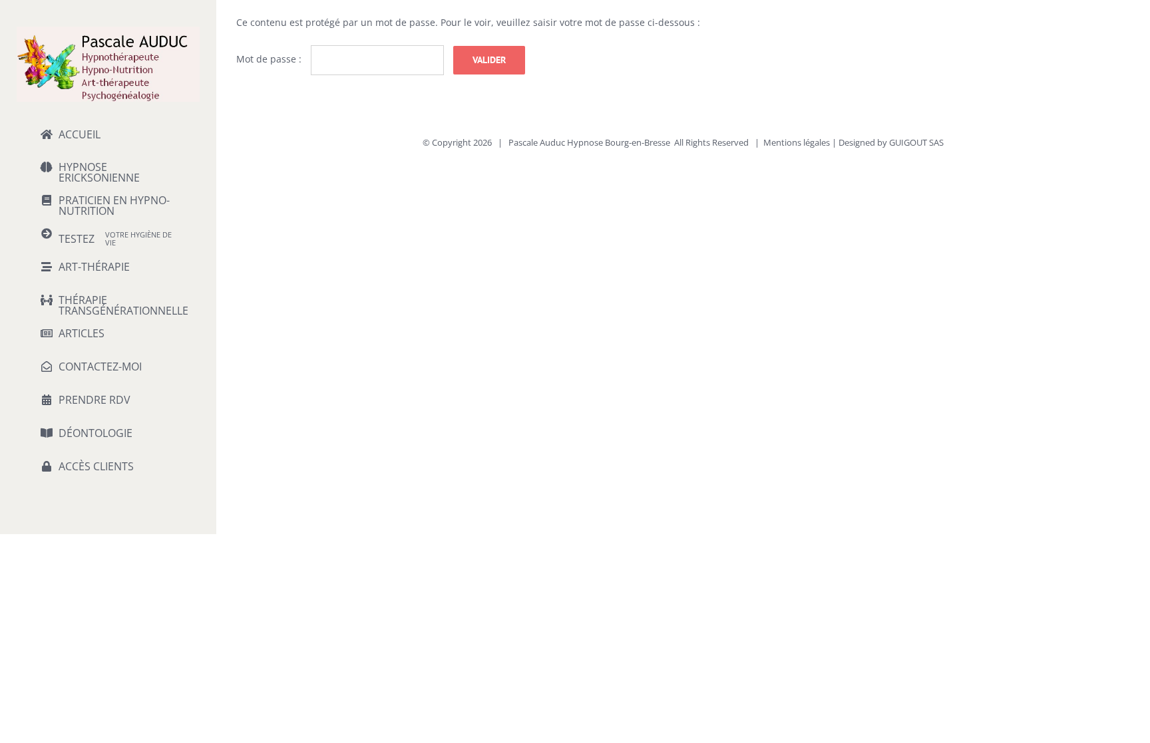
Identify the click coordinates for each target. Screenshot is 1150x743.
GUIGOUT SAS (916, 142)
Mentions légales (796, 142)
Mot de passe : (270, 59)
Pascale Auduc (536, 142)
